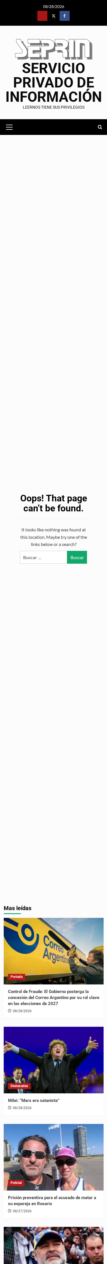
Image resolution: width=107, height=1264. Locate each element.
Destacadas (19, 1086)
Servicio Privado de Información (53, 82)
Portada (17, 977)
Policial (16, 1183)
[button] (9, 126)
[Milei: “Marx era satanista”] (54, 1060)
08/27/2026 (22, 1211)
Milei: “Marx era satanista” (33, 1100)
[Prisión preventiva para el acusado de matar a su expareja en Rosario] (54, 1157)
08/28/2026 (22, 1011)
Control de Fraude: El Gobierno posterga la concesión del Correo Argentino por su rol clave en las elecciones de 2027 (53, 997)
